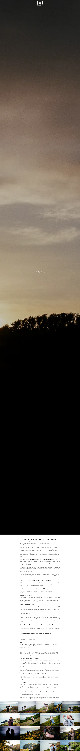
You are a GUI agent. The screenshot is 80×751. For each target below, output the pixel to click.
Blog (51, 7)
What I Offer (33, 7)
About (27, 7)
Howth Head (25, 544)
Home (23, 7)
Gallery (41, 7)
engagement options (53, 697)
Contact (56, 7)
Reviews (47, 7)
